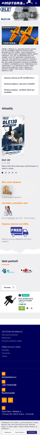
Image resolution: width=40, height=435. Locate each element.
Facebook (6, 353)
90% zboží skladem (11, 182)
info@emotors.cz (9, 377)
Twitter (4, 356)
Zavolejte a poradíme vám (15, 203)
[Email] (3, 374)
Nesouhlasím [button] (20, 432)
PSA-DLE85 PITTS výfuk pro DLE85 (26, 300)
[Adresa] (3, 408)
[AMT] (26, 270)
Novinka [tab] (9, 287)
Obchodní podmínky (10, 335)
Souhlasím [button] (32, 432)
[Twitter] (10, 400)
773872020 (11, 218)
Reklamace (6, 338)
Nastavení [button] (8, 432)
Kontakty (5, 350)
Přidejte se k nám (11, 347)
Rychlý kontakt (8, 393)
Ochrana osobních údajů (12, 341)
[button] (31, 308)
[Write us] (3, 390)
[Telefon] (3, 382)
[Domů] (13, 3)
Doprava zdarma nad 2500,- (15, 224)
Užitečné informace (12, 332)
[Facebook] (4, 400)
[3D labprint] (8, 270)
